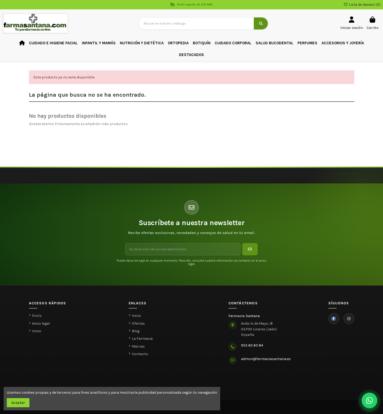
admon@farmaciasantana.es (266, 359)
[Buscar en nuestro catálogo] (261, 23)
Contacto (140, 354)
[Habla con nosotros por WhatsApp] (369, 400)
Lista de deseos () (364, 4)
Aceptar (18, 402)
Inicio (36, 331)
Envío (37, 315)
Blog (135, 331)
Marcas (138, 346)
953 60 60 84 (252, 345)
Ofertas (138, 323)
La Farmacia (142, 338)
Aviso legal (41, 323)
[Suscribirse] (250, 249)
